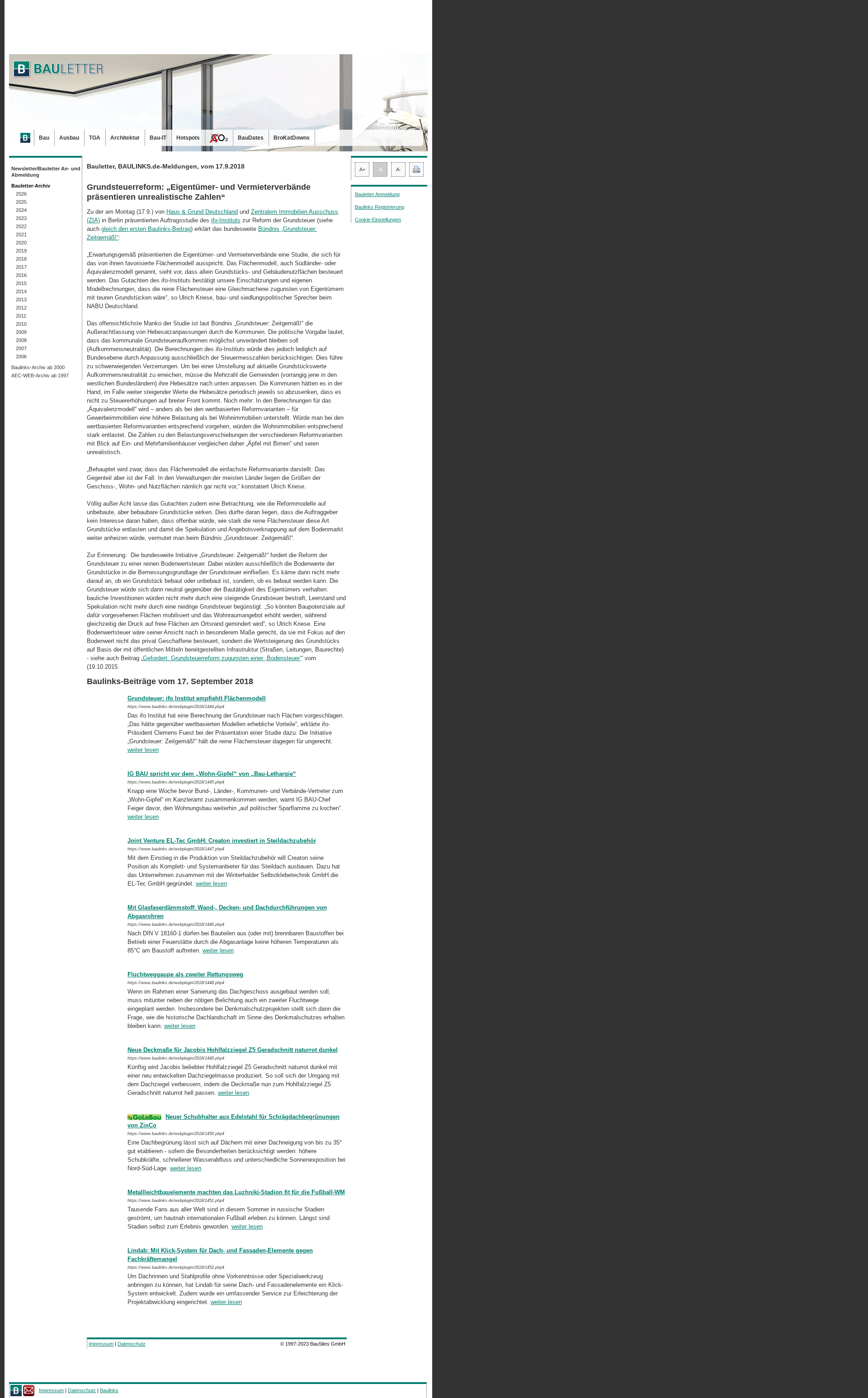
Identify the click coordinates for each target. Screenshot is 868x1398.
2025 (21, 202)
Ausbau (69, 138)
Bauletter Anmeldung (377, 194)
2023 (21, 218)
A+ (362, 169)
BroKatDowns (292, 138)
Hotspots (188, 138)
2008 (21, 340)
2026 (21, 194)
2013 (21, 299)
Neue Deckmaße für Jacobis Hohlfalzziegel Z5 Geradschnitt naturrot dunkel (232, 1049)
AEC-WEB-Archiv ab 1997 (40, 375)
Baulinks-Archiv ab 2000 (38, 367)
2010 (21, 324)
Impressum (101, 1343)
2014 (21, 291)
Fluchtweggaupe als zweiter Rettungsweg (185, 974)
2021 (21, 234)
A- (398, 169)
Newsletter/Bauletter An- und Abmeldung (45, 172)
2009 (21, 332)
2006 (21, 356)
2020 (21, 242)
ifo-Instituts (226, 220)
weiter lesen (143, 749)
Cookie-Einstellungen (378, 219)
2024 (21, 210)
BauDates (251, 138)
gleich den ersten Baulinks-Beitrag (146, 228)
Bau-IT (158, 138)
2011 (21, 316)
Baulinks (109, 1390)
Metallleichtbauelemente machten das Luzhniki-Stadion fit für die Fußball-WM (236, 1192)
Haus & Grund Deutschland (202, 211)
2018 (21, 259)
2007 (21, 348)
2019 (21, 250)
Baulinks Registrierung (379, 207)
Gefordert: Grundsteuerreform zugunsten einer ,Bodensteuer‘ (222, 658)
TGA (94, 138)
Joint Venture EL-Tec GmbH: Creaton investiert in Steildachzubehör (221, 840)
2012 (21, 307)
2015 (21, 283)
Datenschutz (132, 1343)
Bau (44, 138)
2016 (21, 275)
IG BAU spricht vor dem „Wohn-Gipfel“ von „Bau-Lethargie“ (211, 773)
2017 (21, 267)
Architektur (125, 138)
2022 (21, 226)
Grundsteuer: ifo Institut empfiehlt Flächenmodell (196, 698)
